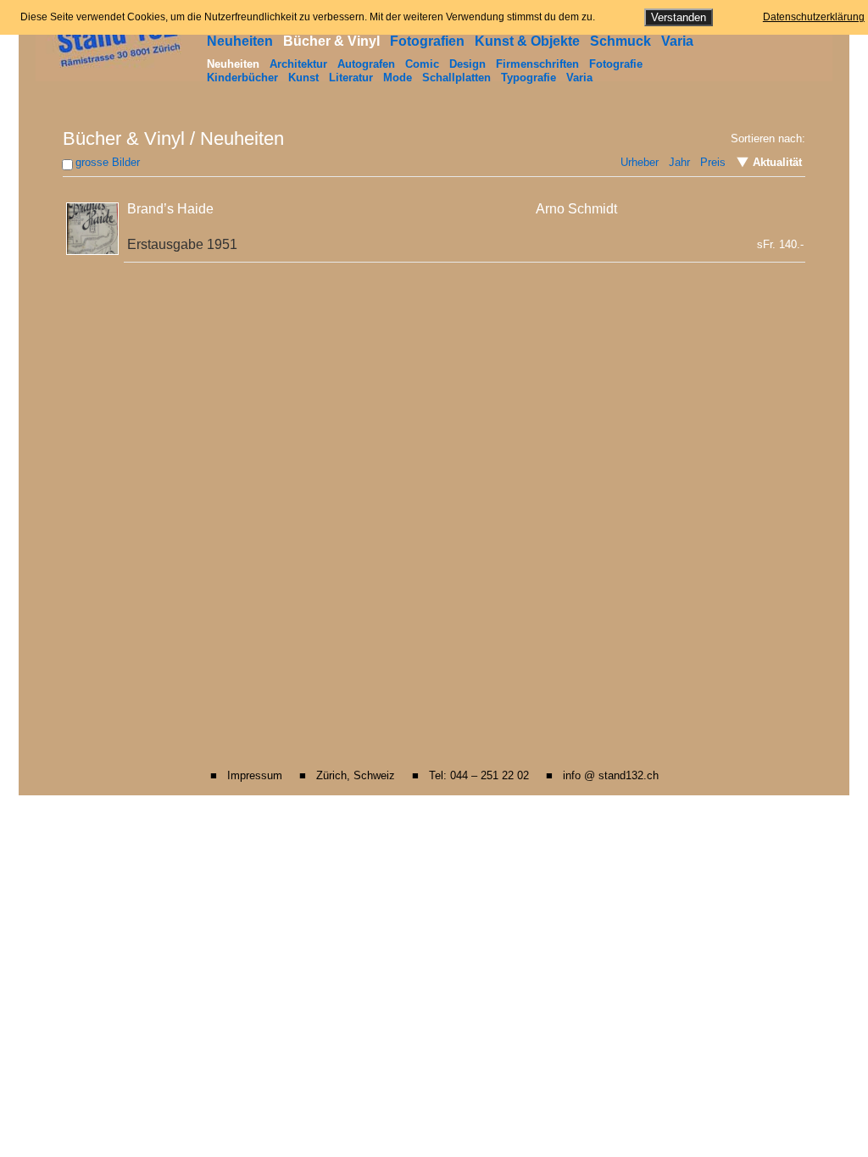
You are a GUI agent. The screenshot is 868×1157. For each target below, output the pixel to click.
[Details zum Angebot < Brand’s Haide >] (94, 226)
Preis (713, 162)
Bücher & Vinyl (331, 41)
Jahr (679, 162)
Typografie (528, 77)
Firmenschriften (537, 64)
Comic (422, 64)
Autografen (366, 64)
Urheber (639, 162)
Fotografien (427, 41)
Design (467, 64)
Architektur (298, 64)
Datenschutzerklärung (814, 17)
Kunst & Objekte (527, 41)
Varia (677, 41)
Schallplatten (456, 77)
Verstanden (678, 17)
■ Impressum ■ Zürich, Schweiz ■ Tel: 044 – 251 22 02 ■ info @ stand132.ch (434, 775)
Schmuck (620, 41)
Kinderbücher (242, 77)
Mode (397, 77)
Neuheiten (240, 41)
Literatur (351, 77)
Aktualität (775, 162)
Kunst (303, 77)
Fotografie (616, 64)
